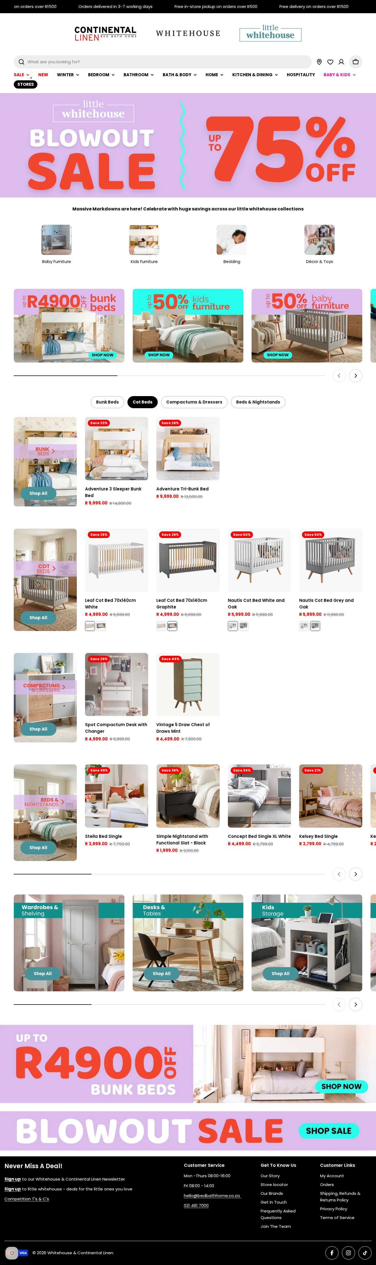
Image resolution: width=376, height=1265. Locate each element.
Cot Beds (142, 402)
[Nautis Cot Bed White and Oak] (259, 560)
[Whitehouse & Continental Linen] (69, 326)
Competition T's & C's (26, 1199)
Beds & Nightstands (258, 402)
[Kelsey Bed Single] (330, 795)
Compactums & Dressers (194, 402)
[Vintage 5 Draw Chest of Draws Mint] (187, 684)
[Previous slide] (339, 375)
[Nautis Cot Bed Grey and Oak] (244, 626)
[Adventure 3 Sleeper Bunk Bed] (116, 448)
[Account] (341, 62)
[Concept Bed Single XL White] (259, 795)
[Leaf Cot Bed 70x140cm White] (116, 560)
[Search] (21, 62)
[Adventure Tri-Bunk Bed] (187, 448)
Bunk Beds (107, 402)
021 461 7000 (196, 1205)
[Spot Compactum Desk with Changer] (116, 684)
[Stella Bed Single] (116, 795)
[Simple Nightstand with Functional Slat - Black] (187, 795)
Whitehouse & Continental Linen (80, 1253)
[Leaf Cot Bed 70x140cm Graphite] (101, 626)
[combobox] (163, 61)
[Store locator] (319, 62)
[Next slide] (355, 375)
